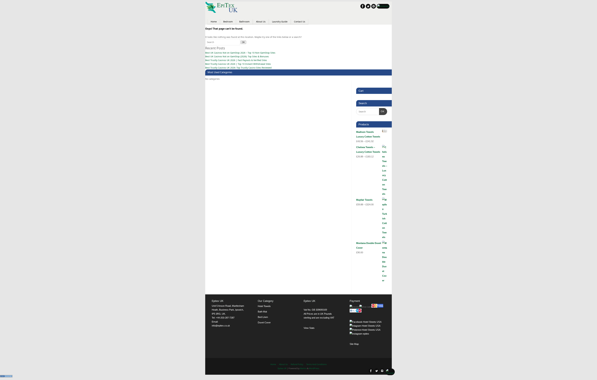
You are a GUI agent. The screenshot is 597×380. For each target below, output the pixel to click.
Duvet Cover (264, 322)
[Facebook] (362, 7)
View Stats (309, 328)
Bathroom (244, 21)
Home (214, 21)
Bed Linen (263, 317)
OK (243, 42)
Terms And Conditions (316, 364)
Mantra (303, 368)
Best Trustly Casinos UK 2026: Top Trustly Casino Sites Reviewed (238, 67)
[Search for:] (223, 42)
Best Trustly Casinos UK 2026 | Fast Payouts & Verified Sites (236, 60)
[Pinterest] (383, 6)
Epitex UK (282, 368)
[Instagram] (373, 7)
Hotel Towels (264, 306)
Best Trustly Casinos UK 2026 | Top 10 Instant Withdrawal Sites (238, 63)
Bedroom (228, 21)
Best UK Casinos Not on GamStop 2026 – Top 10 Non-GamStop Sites (240, 52)
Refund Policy (297, 364)
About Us (261, 21)
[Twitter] (368, 7)
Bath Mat (262, 311)
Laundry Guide (279, 21)
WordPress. (314, 368)
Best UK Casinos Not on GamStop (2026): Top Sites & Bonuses (237, 56)
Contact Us (299, 21)
